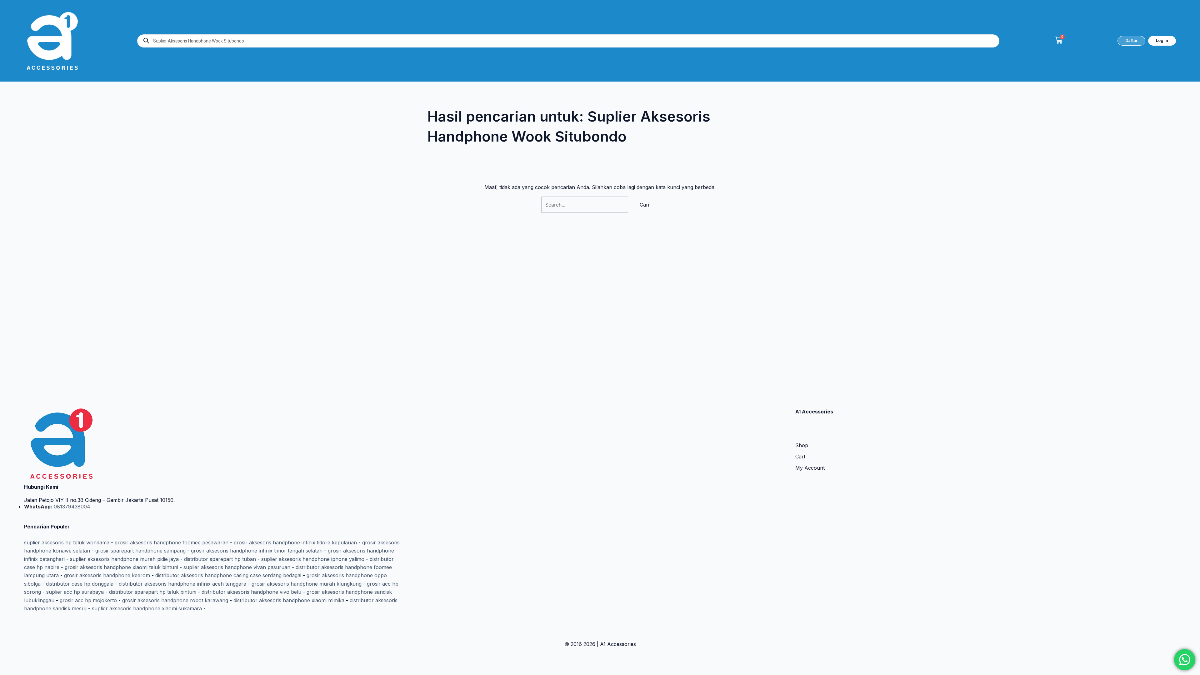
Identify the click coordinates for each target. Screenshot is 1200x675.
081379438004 (71, 506)
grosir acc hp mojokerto (88, 600)
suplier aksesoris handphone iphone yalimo (312, 559)
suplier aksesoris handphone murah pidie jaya (124, 559)
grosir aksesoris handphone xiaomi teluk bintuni (121, 567)
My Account (810, 468)
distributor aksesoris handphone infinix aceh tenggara (182, 584)
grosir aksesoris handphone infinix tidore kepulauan (295, 542)
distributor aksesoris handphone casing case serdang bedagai (228, 575)
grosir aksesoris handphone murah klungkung (307, 584)
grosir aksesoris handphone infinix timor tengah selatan (256, 551)
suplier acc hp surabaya (75, 592)
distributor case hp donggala (79, 584)
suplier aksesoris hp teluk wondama (66, 542)
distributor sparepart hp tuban (220, 559)
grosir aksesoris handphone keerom (107, 575)
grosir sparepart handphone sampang (140, 551)
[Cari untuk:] (585, 205)
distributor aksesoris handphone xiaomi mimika (288, 600)
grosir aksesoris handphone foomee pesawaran (171, 542)
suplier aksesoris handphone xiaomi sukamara (147, 608)
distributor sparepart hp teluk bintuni (152, 592)
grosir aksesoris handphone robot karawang (175, 600)
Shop (801, 445)
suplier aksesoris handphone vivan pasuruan (236, 567)
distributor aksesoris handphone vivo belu (251, 592)
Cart (800, 456)
